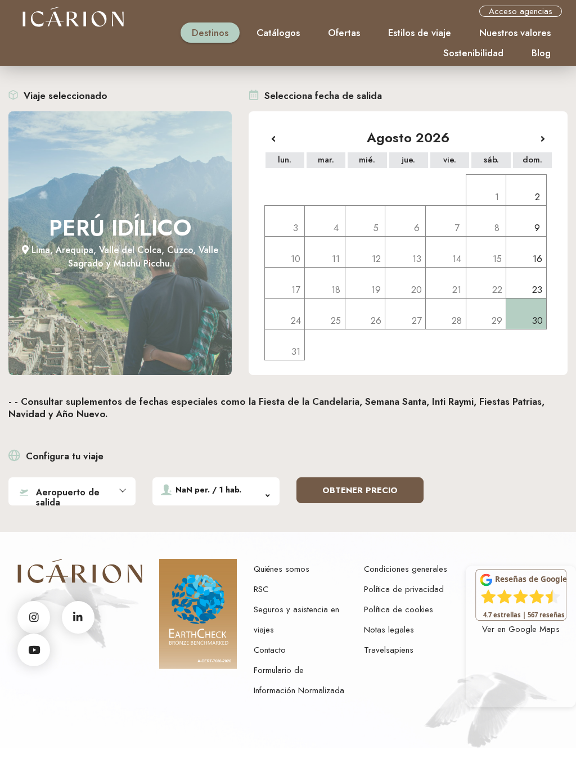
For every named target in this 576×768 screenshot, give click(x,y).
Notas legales (389, 630)
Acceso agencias (520, 11)
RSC (261, 589)
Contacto (270, 650)
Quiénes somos (281, 569)
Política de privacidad (404, 589)
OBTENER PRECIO (360, 490)
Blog (541, 53)
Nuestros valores (515, 32)
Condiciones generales (405, 569)
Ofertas (344, 32)
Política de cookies (398, 609)
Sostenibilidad (473, 53)
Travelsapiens (388, 650)
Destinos (210, 32)
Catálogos (278, 32)
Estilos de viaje (419, 32)
